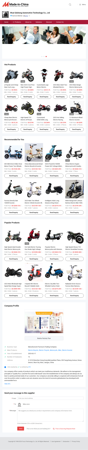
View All (7, 384)
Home (6, 22)
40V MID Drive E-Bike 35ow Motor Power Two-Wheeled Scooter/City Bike (13, 166)
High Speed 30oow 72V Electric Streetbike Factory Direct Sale (74, 249)
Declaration (66, 441)
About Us (28, 22)
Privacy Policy (76, 441)
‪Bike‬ (59, 350)
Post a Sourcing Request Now (64, 429)
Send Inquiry (11, 97)
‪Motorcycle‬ (53, 350)
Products (18, 22)
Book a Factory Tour (44, 338)
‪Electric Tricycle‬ (44, 350)
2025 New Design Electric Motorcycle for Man (75, 87)
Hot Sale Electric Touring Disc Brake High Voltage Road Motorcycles (33, 249)
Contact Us (60, 22)
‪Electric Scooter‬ (67, 350)
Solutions (39, 22)
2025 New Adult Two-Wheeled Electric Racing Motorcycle (60, 87)
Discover (49, 22)
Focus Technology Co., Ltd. (30, 441)
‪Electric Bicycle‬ (33, 350)
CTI (29, 367)
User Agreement (56, 441)
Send (20, 428)
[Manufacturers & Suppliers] (15, 4)
